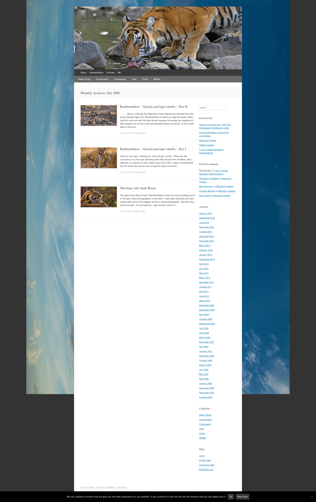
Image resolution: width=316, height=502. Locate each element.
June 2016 (204, 222)
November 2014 (206, 240)
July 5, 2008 (125, 211)
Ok (231, 496)
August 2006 (205, 365)
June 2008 (204, 332)
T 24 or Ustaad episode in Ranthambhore (211, 151)
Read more (242, 496)
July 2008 (203, 328)
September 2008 (207, 323)
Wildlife (156, 79)
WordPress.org (206, 469)
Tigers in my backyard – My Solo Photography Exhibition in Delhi (215, 126)
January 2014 (205, 254)
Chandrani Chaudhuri (209, 178)
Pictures (111, 72)
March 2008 (204, 337)
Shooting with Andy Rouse (138, 188)
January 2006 (205, 383)
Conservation (102, 79)
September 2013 (207, 259)
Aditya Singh (84, 79)
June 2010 (204, 296)
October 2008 (205, 319)
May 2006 (204, 374)
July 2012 (203, 268)
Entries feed (205, 460)
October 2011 (205, 286)
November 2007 (206, 342)
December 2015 (206, 227)
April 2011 (204, 291)
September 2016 (207, 217)
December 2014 (206, 236)
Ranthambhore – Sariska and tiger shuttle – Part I (153, 149)
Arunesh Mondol (207, 190)
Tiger (134, 79)
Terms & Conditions (105, 487)
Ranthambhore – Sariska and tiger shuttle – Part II (153, 106)
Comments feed (206, 464)
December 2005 (206, 388)
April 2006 (204, 378)
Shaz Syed (204, 195)
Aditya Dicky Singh (103, 17)
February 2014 (206, 250)
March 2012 (204, 277)
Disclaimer (122, 487)
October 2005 (205, 397)
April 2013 (204, 263)
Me (119, 72)
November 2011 (206, 282)
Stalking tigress (206, 144)
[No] (312, 496)
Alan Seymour (206, 186)
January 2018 (205, 213)
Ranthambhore (96, 72)
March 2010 (204, 300)
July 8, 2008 (125, 133)
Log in (202, 455)
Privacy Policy (87, 487)
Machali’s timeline (207, 140)
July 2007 (203, 346)
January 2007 (205, 351)
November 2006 (206, 355)
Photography (120, 79)
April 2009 (204, 314)
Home (83, 72)
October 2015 (205, 231)
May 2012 (204, 273)
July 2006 (203, 369)
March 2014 (204, 245)
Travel (145, 79)
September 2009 (207, 309)
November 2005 (206, 392)
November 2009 (206, 305)
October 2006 (205, 360)
